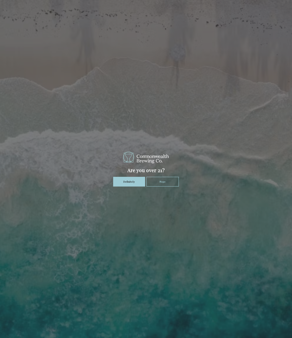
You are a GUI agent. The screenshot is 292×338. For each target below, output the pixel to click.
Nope (163, 181)
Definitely (129, 181)
